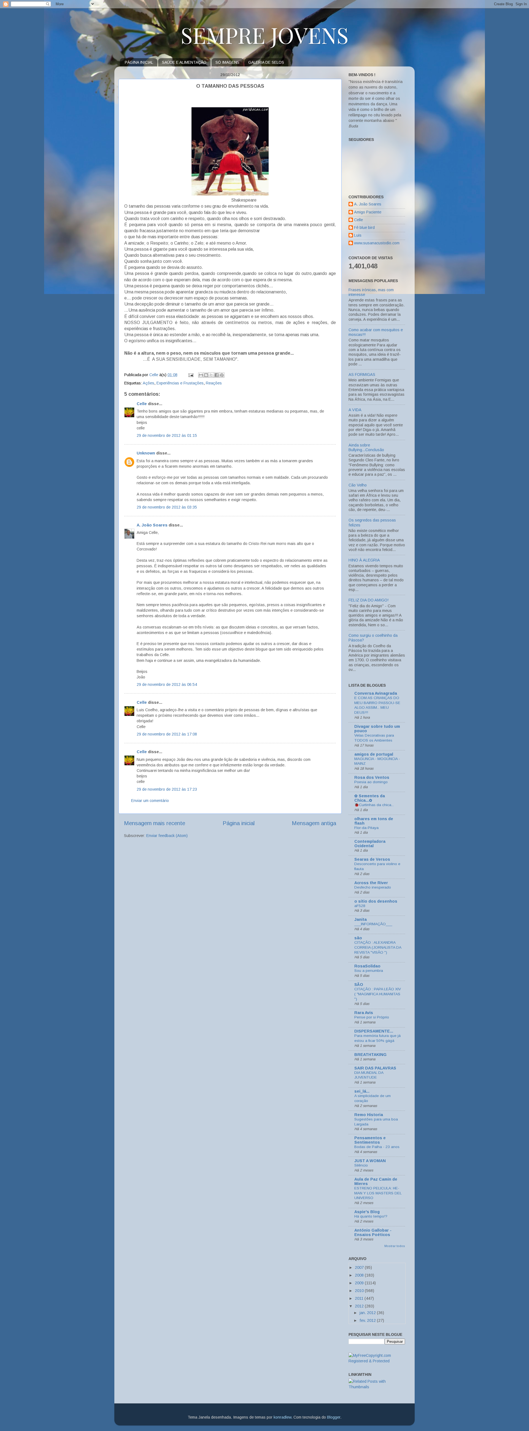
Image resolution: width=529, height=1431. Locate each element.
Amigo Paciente (367, 212)
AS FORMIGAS (362, 374)
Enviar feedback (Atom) (167, 835)
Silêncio (361, 1165)
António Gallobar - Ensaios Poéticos (373, 1232)
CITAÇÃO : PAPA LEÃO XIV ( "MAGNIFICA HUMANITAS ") (377, 994)
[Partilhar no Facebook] (216, 375)
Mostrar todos (394, 1246)
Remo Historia (368, 1114)
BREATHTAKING (370, 1054)
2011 (360, 1298)
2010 (360, 1290)
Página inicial (239, 823)
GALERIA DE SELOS (266, 62)
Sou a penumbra (368, 971)
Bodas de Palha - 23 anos (377, 1147)
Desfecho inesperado (372, 887)
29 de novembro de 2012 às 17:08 (167, 734)
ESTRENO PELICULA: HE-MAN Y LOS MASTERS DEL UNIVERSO (377, 1193)
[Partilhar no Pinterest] (222, 375)
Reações (214, 383)
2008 (360, 1275)
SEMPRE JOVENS (265, 34)
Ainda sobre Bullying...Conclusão (366, 447)
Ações (148, 383)
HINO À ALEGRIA (364, 560)
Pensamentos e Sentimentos (370, 1140)
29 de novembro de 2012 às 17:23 (167, 789)
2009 (360, 1283)
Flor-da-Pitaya (366, 828)
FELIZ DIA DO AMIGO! (368, 600)
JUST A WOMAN (370, 1161)
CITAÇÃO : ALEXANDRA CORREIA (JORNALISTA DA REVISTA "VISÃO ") (377, 947)
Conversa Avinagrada (375, 693)
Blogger (333, 1417)
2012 (360, 1306)
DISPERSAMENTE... (373, 1031)
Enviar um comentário (150, 800)
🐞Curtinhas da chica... (374, 805)
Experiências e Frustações (180, 383)
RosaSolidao (367, 966)
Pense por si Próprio (371, 1017)
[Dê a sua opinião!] (206, 375)
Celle (142, 404)
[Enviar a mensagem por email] (201, 375)
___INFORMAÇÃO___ (373, 924)
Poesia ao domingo (371, 782)
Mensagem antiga (314, 823)
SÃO (358, 984)
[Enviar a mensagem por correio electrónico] (191, 375)
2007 (360, 1267)
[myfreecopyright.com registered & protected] (377, 1361)
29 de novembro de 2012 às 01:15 (167, 435)
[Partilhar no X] (211, 375)
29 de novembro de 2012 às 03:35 (167, 507)
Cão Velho (358, 485)
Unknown (146, 453)
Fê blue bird (364, 227)
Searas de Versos (372, 859)
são (358, 938)
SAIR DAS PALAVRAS (375, 1068)
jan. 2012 (368, 1312)
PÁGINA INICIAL (139, 62)
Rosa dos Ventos (371, 777)
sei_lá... (361, 1091)
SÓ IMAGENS (227, 62)
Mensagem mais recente (154, 823)
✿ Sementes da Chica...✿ (369, 798)
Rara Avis (363, 1012)
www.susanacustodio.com (377, 243)
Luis (357, 235)
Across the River (371, 883)
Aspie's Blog (367, 1212)
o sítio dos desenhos (375, 901)
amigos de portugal (373, 754)
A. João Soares (152, 525)
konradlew (282, 1417)
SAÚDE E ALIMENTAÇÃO (184, 62)
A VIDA (355, 410)
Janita (360, 919)
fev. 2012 (368, 1320)
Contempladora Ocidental (369, 843)
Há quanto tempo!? (370, 1216)
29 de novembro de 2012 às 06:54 (167, 684)
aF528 (359, 906)
